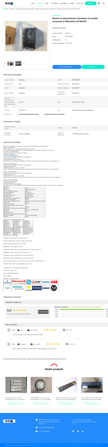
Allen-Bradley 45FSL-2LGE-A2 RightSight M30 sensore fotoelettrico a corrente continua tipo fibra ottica (15, 398)
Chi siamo (54, 3)
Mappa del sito (22, 445)
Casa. (7, 9)
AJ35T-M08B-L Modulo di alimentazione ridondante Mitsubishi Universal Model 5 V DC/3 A (91, 398)
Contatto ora (92, 67)
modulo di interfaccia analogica (36, 359)
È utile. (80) (69, 330)
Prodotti (39, 3)
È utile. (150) (72, 344)
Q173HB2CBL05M (13, 155)
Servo (4, 150)
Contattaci (63, 3)
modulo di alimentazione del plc (57, 359)
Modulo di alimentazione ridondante (25, 9)
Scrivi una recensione (43, 311)
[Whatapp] (74, 431)
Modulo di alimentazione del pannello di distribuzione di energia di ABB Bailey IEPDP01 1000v (66, 398)
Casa (33, 3)
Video (47, 3)
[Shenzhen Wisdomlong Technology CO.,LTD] (9, 3)
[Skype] (79, 431)
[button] (8, 388)
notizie (72, 3)
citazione (91, 3)
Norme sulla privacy (11, 445)
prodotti (12, 9)
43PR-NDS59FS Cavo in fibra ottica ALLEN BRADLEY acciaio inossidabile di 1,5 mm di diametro (41, 398)
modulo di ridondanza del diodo (16, 359)
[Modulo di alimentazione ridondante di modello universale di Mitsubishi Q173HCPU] (26, 36)
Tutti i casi (80, 3)
